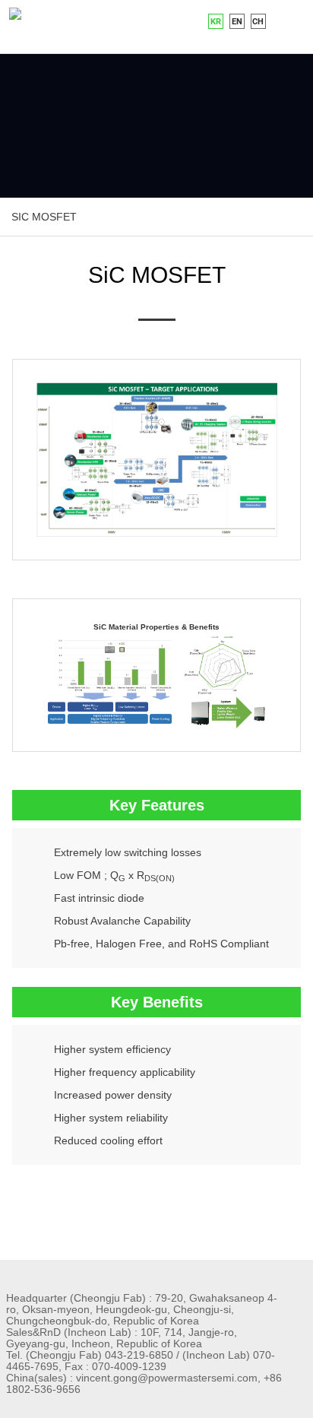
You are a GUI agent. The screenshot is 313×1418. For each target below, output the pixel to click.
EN (237, 22)
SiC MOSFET (44, 217)
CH (258, 22)
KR (215, 22)
